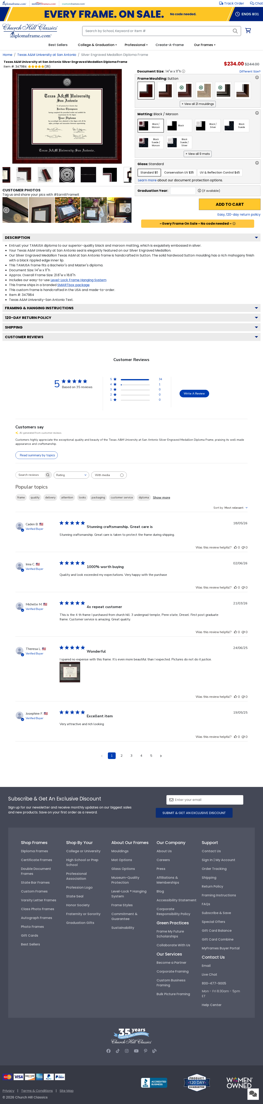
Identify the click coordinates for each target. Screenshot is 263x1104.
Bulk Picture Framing (173, 994)
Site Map (67, 1090)
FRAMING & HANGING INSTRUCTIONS (39, 307)
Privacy (8, 1090)
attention (67, 497)
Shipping (14, 327)
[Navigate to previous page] (102, 755)
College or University (83, 851)
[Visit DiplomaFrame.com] (14, 3)
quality (35, 497)
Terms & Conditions (37, 1090)
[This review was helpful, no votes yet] (235, 547)
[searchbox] (30, 475)
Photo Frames (32, 926)
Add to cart (230, 204)
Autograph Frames (36, 917)
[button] (256, 3)
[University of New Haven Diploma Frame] (120, 210)
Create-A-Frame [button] (170, 45)
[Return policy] (197, 1082)
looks (82, 497)
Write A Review (194, 394)
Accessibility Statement (176, 900)
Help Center (211, 1005)
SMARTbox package (73, 285)
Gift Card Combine (217, 939)
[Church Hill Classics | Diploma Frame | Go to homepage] (30, 31)
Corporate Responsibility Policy (173, 911)
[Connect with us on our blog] (154, 1051)
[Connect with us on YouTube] (136, 1051)
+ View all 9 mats (198, 154)
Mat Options (121, 860)
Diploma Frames (34, 851)
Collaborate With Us (173, 945)
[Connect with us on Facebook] (108, 1051)
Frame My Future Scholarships (170, 934)
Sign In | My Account (218, 860)
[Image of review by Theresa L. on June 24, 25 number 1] (70, 672)
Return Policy (212, 886)
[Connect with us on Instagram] (127, 1051)
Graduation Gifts (80, 922)
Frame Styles (122, 905)
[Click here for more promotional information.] (234, 223)
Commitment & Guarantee (124, 916)
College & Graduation (96, 45)
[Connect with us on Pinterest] (145, 1051)
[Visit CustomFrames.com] (73, 3)
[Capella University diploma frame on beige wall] (41, 210)
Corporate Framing (173, 971)
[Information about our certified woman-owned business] (239, 1082)
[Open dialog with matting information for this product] (257, 113)
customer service (122, 497)
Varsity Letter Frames (38, 900)
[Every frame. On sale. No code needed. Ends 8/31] (131, 14)
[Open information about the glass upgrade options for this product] (257, 162)
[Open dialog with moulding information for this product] (257, 77)
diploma (144, 497)
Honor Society (78, 905)
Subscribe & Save (216, 913)
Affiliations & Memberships (168, 880)
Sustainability (122, 927)
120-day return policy (28, 317)
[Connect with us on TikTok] (118, 1051)
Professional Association (76, 876)
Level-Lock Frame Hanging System (78, 280)
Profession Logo (79, 887)
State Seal (74, 896)
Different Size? (250, 71)
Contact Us (211, 851)
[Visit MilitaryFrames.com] (44, 3)
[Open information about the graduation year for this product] (199, 190)
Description (17, 237)
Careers (163, 860)
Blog (160, 891)
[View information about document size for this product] (183, 71)
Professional (135, 45)
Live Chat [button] (209, 974)
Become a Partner (171, 962)
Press (161, 868)
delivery (50, 497)
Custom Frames (34, 891)
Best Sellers (30, 944)
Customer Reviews (24, 336)
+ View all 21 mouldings (198, 104)
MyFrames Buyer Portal (221, 948)
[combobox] (71, 475)
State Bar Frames (35, 882)
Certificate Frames (36, 860)
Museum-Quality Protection (125, 880)
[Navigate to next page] (161, 755)
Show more (161, 497)
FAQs (206, 904)
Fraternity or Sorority (83, 914)
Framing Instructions (219, 895)
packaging (98, 497)
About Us (164, 851)
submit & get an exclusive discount (194, 813)
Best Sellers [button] (58, 45)
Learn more (147, 180)
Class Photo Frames (37, 909)
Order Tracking (214, 868)
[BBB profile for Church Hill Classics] (154, 1082)
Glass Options (123, 868)
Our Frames (203, 45)
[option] (146, 90)
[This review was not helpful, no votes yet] (243, 547)
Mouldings (120, 851)
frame (21, 497)
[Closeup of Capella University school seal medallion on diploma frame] (15, 210)
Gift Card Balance (217, 930)
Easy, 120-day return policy (239, 214)
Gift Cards (29, 935)
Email (206, 965)
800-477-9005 (214, 983)
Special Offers (213, 921)
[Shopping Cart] (247, 31)
